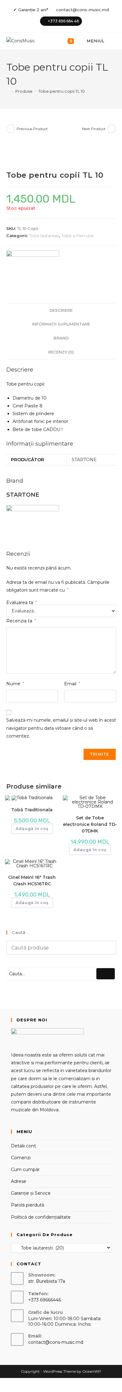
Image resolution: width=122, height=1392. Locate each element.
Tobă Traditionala (32, 810)
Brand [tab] (61, 338)
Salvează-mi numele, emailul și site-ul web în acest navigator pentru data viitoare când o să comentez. (61, 727)
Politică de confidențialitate (41, 1217)
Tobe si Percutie (77, 235)
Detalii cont (23, 1146)
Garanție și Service (31, 1193)
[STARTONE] (32, 267)
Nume (15, 684)
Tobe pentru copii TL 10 (61, 91)
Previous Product (32, 128)
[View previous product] (10, 128)
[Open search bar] (113, 40)
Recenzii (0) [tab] (61, 352)
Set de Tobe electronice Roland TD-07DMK (90, 824)
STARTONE (84, 459)
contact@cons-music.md (82, 9)
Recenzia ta (21, 621)
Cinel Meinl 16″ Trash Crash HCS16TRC (32, 880)
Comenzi (21, 1157)
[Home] (7, 91)
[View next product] (111, 128)
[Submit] (105, 973)
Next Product (94, 128)
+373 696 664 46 (63, 21)
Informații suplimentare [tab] (61, 324)
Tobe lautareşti (44, 235)
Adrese (18, 1181)
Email (72, 684)
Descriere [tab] (61, 310)
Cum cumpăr (25, 1169)
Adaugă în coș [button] (32, 828)
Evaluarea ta (21, 602)
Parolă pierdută (27, 1205)
